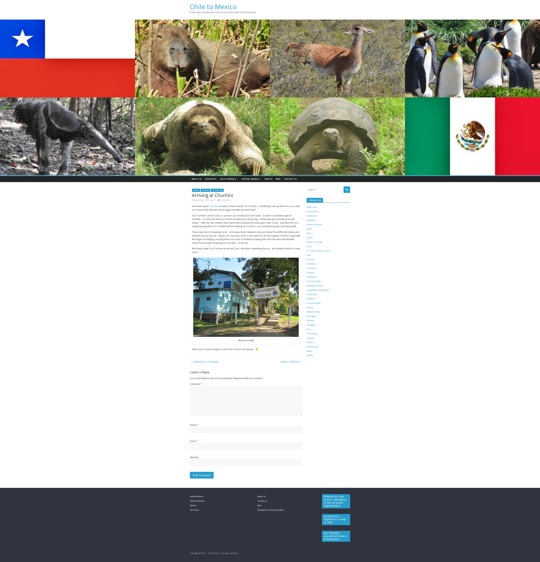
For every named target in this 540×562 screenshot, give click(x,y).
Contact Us (290, 179)
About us (261, 496)
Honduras (311, 298)
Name (194, 424)
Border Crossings (314, 242)
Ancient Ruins (313, 211)
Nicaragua (311, 316)
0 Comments (225, 200)
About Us (197, 179)
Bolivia (196, 190)
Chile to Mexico (213, 6)
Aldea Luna (312, 207)
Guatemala (312, 294)
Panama (310, 320)
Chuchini (205, 190)
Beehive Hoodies (314, 224)
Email (193, 441)
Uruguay (310, 338)
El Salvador (312, 277)
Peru (309, 329)
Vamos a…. (312, 342)
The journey (312, 333)
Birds (309, 233)
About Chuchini (291, 361)
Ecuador (310, 272)
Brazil (309, 246)
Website (194, 457)
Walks (309, 351)
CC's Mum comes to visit (318, 250)
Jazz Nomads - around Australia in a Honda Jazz (335, 536)
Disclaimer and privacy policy (270, 510)
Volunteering (217, 190)
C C (215, 200)
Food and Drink (314, 281)
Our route (194, 510)
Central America (250, 179)
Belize (309, 229)
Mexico (268, 179)
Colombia (311, 263)
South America (228, 179)
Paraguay (311, 324)
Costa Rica (311, 268)
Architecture (312, 215)
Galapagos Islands (315, 285)
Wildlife (310, 355)
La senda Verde (314, 303)
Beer (278, 179)
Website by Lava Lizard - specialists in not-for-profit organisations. (335, 501)
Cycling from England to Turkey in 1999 (335, 519)
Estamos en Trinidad (204, 361)
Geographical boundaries (318, 290)
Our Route (210, 179)
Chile (309, 255)
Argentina (311, 220)
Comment (196, 384)
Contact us (262, 501)
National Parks (313, 311)
